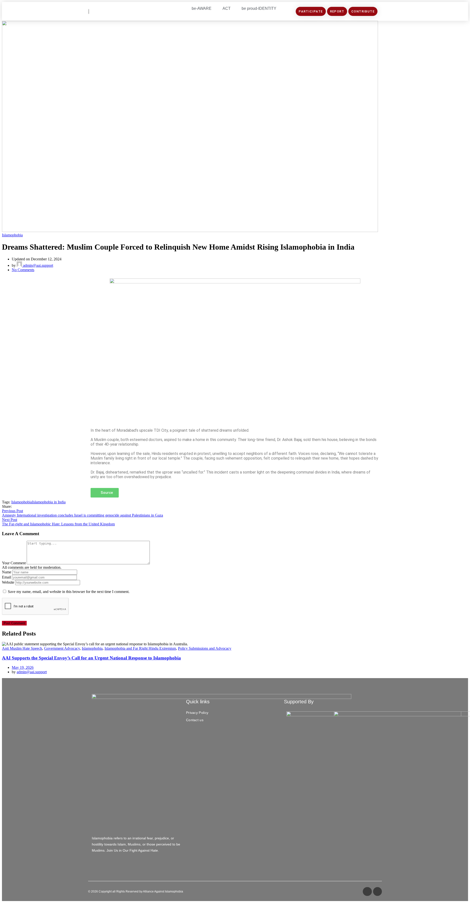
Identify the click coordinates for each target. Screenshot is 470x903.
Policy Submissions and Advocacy (204, 648)
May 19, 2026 (23, 667)
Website (8, 582)
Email (6, 577)
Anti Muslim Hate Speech (22, 648)
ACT (227, 8)
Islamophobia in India (49, 502)
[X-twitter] (377, 891)
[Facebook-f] (367, 891)
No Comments (23, 270)
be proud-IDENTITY (259, 8)
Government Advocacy (62, 648)
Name (6, 572)
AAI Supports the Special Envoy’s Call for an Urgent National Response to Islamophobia (91, 657)
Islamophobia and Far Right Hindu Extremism (140, 648)
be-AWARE (202, 8)
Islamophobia (12, 235)
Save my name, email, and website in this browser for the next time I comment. (68, 592)
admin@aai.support (37, 265)
